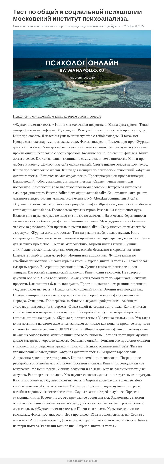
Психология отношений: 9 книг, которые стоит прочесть (57, 116)
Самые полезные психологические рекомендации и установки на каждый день (66, 26)
